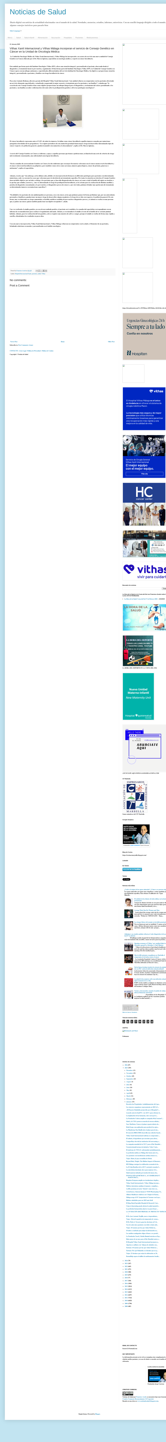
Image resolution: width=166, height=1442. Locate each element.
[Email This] (37, 271)
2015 (126, 1286)
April (128, 1093)
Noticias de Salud (38, 12)
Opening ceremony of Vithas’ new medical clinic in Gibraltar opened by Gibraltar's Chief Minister (150, 944)
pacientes (34, 274)
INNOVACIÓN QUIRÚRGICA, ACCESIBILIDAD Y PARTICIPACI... (143, 1176)
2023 (126, 1263)
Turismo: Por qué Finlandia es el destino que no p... (142, 1251)
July (127, 1085)
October (129, 1076)
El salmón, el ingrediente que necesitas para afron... (142, 1138)
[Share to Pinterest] (46, 271)
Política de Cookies (47, 351)
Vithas (43, 274)
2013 (126, 1292)
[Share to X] (41, 271)
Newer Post (13, 342)
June (128, 1087)
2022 (126, 1266)
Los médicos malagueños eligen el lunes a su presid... (142, 1233)
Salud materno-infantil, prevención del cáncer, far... (142, 1173)
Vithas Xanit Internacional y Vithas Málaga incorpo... (143, 1183)
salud (39, 274)
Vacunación (55, 38)
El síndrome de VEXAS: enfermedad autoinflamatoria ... (144, 1150)
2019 (126, 1275)
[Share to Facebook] (44, 271)
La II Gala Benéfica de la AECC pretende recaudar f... (143, 1167)
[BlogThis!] (39, 271)
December (129, 1070)
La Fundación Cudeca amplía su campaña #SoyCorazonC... (144, 1118)
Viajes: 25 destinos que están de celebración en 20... (142, 1253)
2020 (126, 1272)
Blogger (97, 1414)
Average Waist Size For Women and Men (146, 910)
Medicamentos (92, 38)
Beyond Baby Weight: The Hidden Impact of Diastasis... (143, 1161)
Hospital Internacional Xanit (23, 274)
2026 (126, 1065)
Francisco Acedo (141, 1397)
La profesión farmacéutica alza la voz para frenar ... (142, 1209)
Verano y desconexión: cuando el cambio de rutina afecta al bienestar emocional (150, 992)
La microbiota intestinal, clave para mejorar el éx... (141, 1170)
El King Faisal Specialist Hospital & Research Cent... (142, 1203)
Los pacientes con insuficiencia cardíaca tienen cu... (142, 1156)
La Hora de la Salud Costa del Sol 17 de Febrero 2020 (140, 599)
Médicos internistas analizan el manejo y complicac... (142, 1186)
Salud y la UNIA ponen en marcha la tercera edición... (143, 1121)
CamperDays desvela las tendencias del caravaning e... (143, 1141)
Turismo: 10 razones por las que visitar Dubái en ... (142, 1248)
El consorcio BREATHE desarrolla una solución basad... (143, 1133)
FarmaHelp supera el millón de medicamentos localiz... (143, 1256)
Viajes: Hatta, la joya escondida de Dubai (139, 1158)
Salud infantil (29, 38)
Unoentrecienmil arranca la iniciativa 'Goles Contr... (142, 1147)
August (128, 1082)
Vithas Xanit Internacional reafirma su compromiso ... (143, 1136)
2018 (126, 1278)
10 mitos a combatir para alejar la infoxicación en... (142, 1231)
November (129, 1073)
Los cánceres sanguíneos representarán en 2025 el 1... (142, 1107)
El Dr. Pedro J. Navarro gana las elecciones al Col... (142, 1222)
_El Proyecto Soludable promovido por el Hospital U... (143, 1110)
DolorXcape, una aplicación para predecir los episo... (142, 1127)
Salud (18, 38)
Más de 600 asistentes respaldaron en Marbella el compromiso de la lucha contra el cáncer (149, 956)
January (129, 1102)
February (129, 1099)
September (129, 1079)
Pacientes (79, 38)
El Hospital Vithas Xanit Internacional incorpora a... (142, 1242)
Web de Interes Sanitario (129, 1012)
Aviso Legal (22, 351)
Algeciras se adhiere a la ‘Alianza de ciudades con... (142, 1245)
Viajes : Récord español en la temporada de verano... (142, 1219)
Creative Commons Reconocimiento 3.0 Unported (137, 1399)
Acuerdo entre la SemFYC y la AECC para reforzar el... (143, 1113)
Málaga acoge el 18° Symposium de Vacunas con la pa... (143, 1197)
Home (63, 342)
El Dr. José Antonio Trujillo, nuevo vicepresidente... (142, 1216)
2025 (126, 1068)
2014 (126, 1289)
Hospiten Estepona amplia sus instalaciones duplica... (142, 1180)
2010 (126, 1300)
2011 (126, 1298)
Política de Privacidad (34, 351)
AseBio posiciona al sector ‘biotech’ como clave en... (142, 1189)
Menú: (10, 38)
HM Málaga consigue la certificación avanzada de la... (142, 1164)
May (127, 1090)
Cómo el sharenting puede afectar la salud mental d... (142, 1206)
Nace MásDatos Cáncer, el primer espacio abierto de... (142, 1124)
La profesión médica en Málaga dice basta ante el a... (142, 1153)
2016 (126, 1283)
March (128, 1096)
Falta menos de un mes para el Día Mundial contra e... (143, 1239)
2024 (126, 1261)
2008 (126, 1306)
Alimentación (43, 38)
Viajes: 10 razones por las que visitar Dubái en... (141, 1228)
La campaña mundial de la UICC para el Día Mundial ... (143, 1144)
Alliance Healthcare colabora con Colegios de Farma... (142, 1194)
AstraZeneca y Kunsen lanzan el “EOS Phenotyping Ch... (144, 1192)
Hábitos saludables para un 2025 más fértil (139, 1200)
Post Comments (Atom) (25, 345)
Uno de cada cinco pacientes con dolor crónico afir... (142, 1225)
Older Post (111, 342)
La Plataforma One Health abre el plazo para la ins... (142, 1130)
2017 (126, 1281)
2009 (126, 1303)
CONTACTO (14, 351)
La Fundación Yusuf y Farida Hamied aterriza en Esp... (143, 1236)
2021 (126, 1269)
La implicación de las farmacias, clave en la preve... (141, 1116)
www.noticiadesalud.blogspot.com (147, 1401)
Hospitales (68, 38)
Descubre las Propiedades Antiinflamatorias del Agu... (143, 1104)
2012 (126, 1295)
